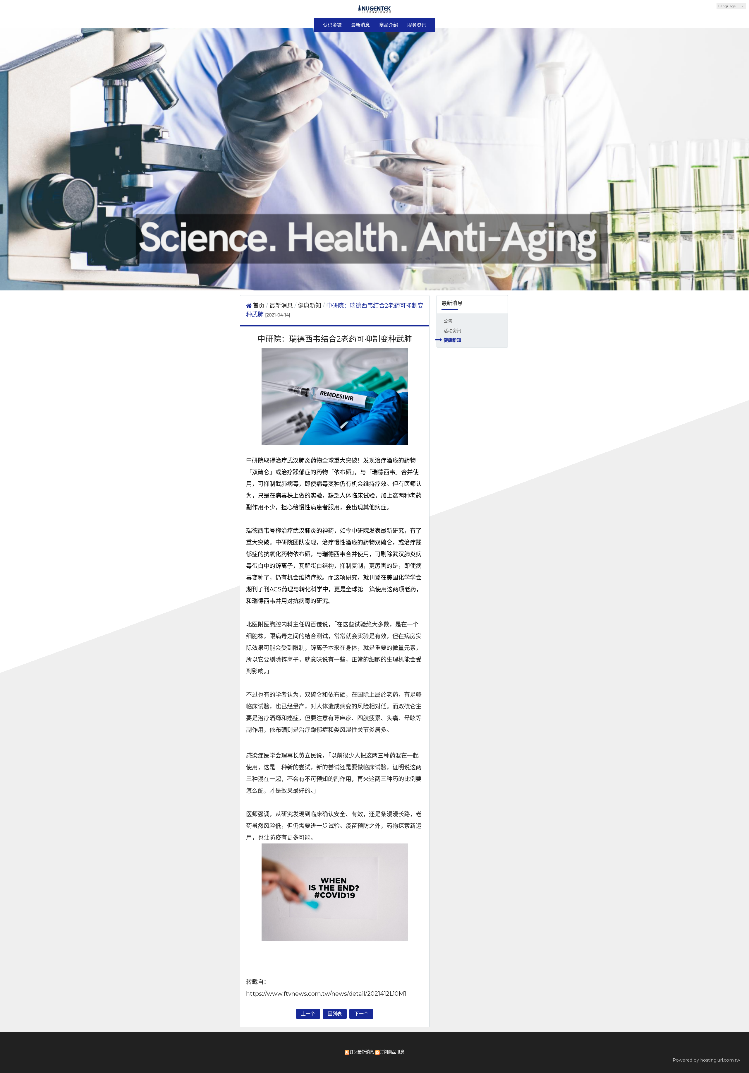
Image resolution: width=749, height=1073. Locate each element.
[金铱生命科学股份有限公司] (374, 11)
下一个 (361, 1013)
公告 (448, 321)
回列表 (335, 1013)
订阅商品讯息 (392, 1052)
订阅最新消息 (361, 1052)
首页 (258, 305)
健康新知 (452, 340)
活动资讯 (452, 330)
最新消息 (281, 305)
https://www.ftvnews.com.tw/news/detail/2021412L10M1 (326, 993)
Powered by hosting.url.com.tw (706, 1060)
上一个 (308, 1013)
